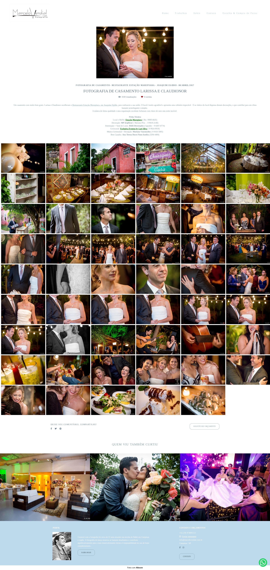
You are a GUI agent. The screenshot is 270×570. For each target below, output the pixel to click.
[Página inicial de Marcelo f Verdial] (30, 13)
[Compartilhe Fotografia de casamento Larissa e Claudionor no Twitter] (56, 429)
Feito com (135, 568)
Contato (211, 13)
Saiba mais (86, 553)
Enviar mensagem (189, 537)
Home (165, 13)
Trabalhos (181, 13)
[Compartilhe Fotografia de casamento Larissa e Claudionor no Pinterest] (60, 429)
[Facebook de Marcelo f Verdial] (180, 547)
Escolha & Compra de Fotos (240, 13)
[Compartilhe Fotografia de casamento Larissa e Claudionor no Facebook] (51, 429)
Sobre (197, 13)
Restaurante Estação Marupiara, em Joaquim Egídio (94, 105)
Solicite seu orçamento (204, 426)
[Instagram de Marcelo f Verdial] (183, 547)
